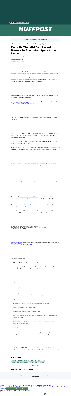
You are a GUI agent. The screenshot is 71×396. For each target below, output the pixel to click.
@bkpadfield (14, 242)
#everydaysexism (15, 227)
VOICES (55, 34)
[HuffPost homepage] (18, 384)
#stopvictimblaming (15, 243)
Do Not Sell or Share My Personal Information (17, 388)
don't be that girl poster (37, 362)
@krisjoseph (19, 242)
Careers (21, 386)
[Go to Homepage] (45, 394)
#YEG (35, 101)
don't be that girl (40, 360)
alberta (14, 360)
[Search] (7, 23)
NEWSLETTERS (47, 385)
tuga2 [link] (14, 299)
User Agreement (27, 386)
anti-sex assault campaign (25, 360)
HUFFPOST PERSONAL (31, 385)
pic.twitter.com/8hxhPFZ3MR (39, 227)
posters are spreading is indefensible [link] (29, 196)
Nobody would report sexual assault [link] (32, 141)
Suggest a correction (36, 365)
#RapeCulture (23, 101)
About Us (2, 386)
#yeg (32, 227)
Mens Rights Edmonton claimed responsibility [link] (38, 117)
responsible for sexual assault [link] (32, 171)
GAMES (61, 34)
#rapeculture (21, 227)
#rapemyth (13, 102)
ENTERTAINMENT (25, 34)
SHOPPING (39, 34)
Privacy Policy (60, 386)
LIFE (33, 34)
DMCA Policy (42, 386)
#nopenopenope (27, 227)
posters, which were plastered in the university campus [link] (27, 204)
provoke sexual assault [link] (52, 163)
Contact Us (12, 386)
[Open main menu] (2, 23)
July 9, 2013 (32, 103)
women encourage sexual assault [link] (39, 149)
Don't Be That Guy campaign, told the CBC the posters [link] (31, 135)
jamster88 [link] (15, 327)
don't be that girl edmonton (20, 362)
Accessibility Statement (51, 386)
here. (50, 44)
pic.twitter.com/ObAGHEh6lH (22, 102)
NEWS (9, 34)
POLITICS (16, 34)
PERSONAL (47, 34)
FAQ (18, 386)
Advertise (7, 386)
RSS (16, 386)
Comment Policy (35, 386)
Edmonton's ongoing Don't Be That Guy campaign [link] (24, 71)
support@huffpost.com (35, 376)
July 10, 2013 (30, 228)
